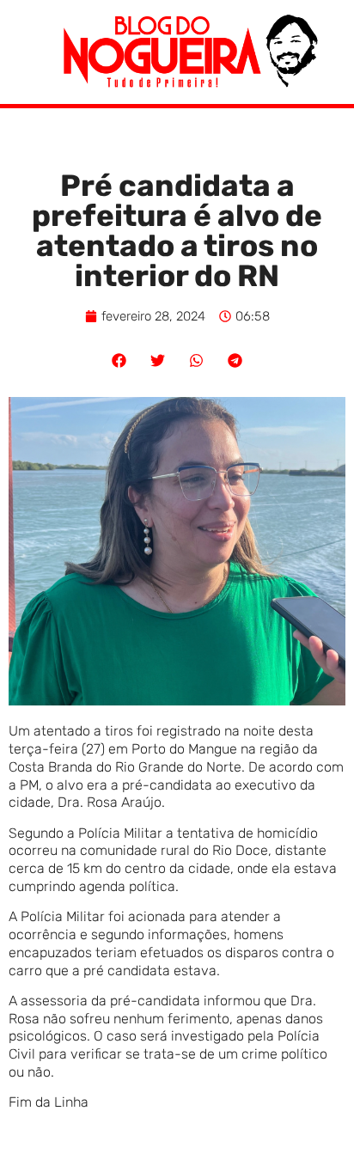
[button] (119, 360)
